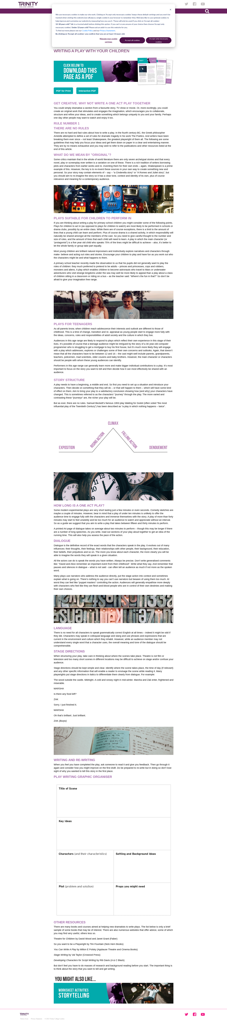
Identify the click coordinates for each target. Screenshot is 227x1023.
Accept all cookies (132, 40)
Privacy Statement (107, 30)
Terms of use (24, 1019)
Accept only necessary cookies (158, 40)
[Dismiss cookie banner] (170, 9)
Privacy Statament (36, 1019)
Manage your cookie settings (108, 40)
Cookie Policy (87, 30)
